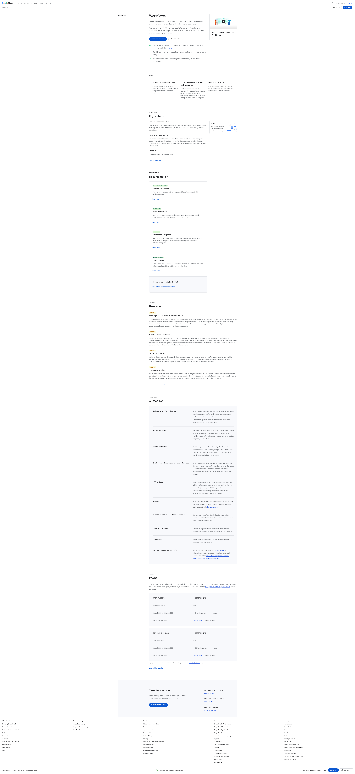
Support (343, 3)
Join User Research (290, 753)
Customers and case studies (10, 741)
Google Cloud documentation (222, 727)
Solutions (26, 3)
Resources (48, 3)
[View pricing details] (156, 668)
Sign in (350, 3)
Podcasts (287, 736)
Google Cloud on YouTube (291, 744)
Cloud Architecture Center (221, 744)
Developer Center (289, 739)
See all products (210, 710)
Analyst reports (6, 744)
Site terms (21, 770)
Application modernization (151, 730)
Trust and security (7, 727)
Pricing (41, 3)
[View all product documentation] (163, 287)
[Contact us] (337, 7)
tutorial (169, 48)
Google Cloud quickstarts (221, 730)
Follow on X (287, 750)
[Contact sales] (175, 39)
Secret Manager (212, 507)
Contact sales (197, 621)
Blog (3, 750)
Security (145, 739)
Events (286, 733)
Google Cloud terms (31, 770)
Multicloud (5, 733)
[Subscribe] (333, 770)
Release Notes (218, 762)
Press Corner (288, 741)
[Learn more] (156, 199)
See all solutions (148, 753)
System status (218, 759)
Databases (146, 727)
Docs (338, 3)
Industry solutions (148, 744)
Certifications (218, 750)
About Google (6, 770)
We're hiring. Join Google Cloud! (293, 756)
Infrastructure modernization (151, 724)
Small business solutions (150, 750)
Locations (5, 739)
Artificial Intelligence (149, 736)
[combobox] (346, 770)
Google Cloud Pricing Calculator (217, 587)
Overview (19, 3)
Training (216, 747)
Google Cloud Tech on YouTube (293, 747)
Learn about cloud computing (222, 736)
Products (34, 3)
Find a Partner (288, 727)
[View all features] (155, 160)
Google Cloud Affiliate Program (223, 724)
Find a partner (209, 702)
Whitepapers (6, 747)
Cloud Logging (219, 550)
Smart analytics (147, 733)
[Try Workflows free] (158, 39)
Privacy (14, 770)
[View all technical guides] (157, 385)
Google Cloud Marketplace (221, 733)
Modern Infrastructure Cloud (10, 730)
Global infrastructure (8, 736)
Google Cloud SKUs (194, 663)
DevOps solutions (148, 747)
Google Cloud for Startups (221, 756)
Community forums (290, 759)
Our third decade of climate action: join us (171, 770)
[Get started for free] (158, 705)
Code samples (218, 741)
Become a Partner (289, 730)
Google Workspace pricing (80, 727)
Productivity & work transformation (153, 741)
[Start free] (347, 7)
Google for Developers (220, 753)
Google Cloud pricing (79, 724)
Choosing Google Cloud (9, 724)
